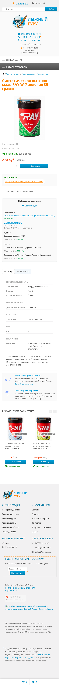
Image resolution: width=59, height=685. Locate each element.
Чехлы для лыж (9, 531)
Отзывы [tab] (24, 271)
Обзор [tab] (9, 271)
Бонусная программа (41, 527)
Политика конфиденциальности (20, 587)
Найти (51, 9)
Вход (7, 543)
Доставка (36, 509)
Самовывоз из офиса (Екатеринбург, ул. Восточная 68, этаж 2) (29, 216)
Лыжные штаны (9, 523)
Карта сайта (11, 590)
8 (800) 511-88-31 (30, 36)
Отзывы (35, 531)
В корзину (35, 166)
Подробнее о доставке (24, 384)
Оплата (35, 514)
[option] (15, 443)
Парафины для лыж (11, 509)
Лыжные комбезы (10, 527)
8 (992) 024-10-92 (30, 40)
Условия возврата (40, 518)
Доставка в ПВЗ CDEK (13, 222)
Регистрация (11, 547)
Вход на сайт (40, 3)
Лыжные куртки (9, 518)
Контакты (36, 523)
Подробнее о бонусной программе (24, 181)
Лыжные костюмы (10, 514)
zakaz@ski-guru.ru (30, 33)
